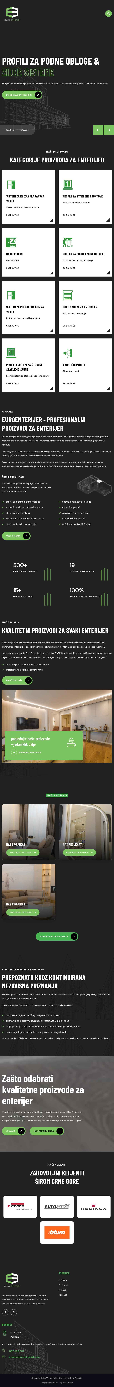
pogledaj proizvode (30, 752)
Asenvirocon (68, 1382)
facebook (10, 130)
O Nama (63, 1280)
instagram (24, 130)
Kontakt (63, 1294)
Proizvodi (63, 1285)
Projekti (62, 1289)
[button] (98, 130)
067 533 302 (16, 1351)
